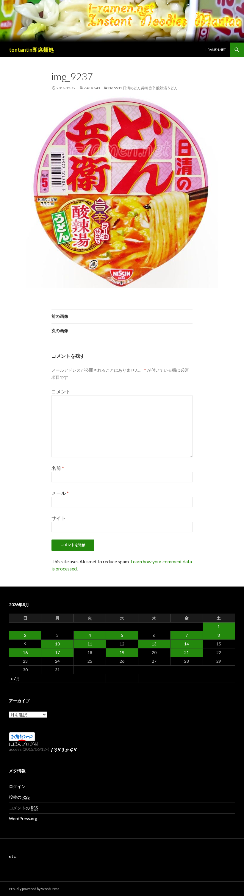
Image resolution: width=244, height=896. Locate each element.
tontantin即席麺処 (31, 49)
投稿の (19, 797)
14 (186, 643)
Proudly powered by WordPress (34, 888)
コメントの (23, 807)
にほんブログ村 (23, 743)
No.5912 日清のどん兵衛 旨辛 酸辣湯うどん (143, 88)
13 (154, 643)
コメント (61, 391)
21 (186, 652)
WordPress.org (23, 818)
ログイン (17, 786)
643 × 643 (92, 88)
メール (60, 493)
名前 (57, 468)
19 (122, 652)
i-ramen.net (216, 49)
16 (25, 652)
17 (57, 652)
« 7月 (15, 678)
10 (57, 643)
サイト (58, 518)
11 (89, 643)
